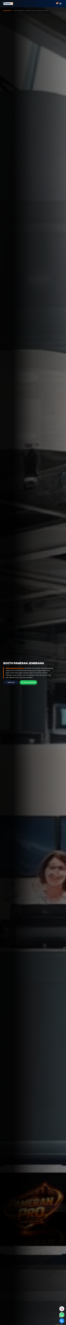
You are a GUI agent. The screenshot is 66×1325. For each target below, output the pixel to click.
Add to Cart (11, 682)
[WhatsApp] (61, 1314)
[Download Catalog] (61, 1308)
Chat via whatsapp (29, 682)
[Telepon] (61, 1320)
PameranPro (7, 10)
